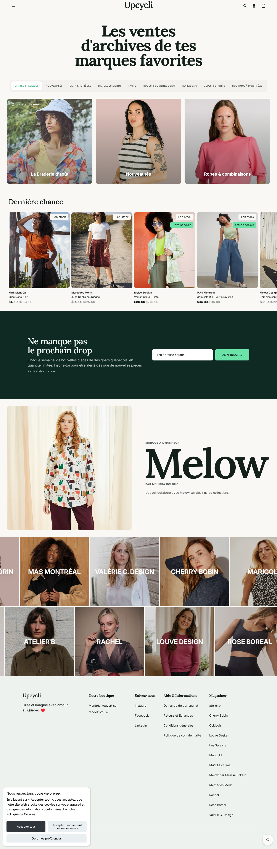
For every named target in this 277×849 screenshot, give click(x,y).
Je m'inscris (232, 354)
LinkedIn (141, 725)
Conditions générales (178, 725)
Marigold (215, 755)
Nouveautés (54, 85)
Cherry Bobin (218, 715)
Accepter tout (26, 826)
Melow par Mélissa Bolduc (227, 775)
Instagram (142, 705)
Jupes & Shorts (214, 85)
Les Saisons (217, 745)
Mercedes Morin (109, 85)
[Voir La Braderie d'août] (49, 141)
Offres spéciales (27, 85)
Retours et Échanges (178, 715)
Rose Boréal (217, 805)
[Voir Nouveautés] (138, 141)
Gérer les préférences (47, 838)
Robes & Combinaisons (159, 85)
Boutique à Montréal (247, 85)
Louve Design (219, 735)
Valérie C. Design (221, 815)
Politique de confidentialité (182, 735)
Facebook (142, 715)
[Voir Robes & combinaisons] (227, 141)
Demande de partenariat (181, 705)
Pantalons (189, 85)
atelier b (215, 705)
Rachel (214, 795)
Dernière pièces (81, 85)
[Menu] (14, 6)
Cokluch (215, 725)
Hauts (132, 85)
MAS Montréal (219, 765)
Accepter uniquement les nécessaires (67, 826)
